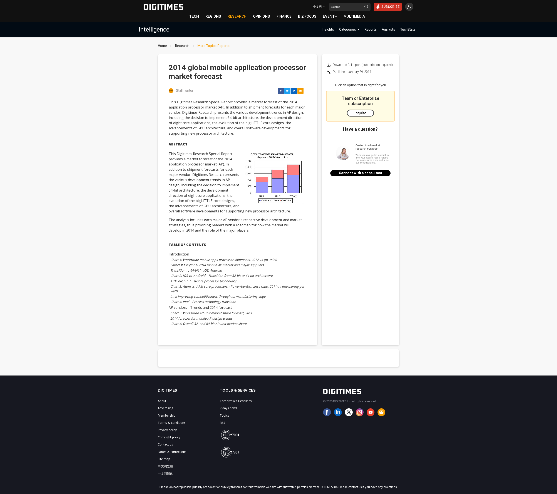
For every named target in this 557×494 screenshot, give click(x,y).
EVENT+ (330, 16)
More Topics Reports (213, 46)
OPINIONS (261, 16)
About (162, 401)
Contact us (165, 444)
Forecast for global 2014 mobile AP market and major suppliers (217, 265)
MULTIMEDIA (354, 16)
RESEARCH (237, 16)
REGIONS (213, 16)
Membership (166, 415)
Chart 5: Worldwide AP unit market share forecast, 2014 (211, 313)
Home (162, 46)
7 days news (228, 408)
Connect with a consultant (360, 173)
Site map (164, 459)
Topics (224, 415)
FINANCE (284, 16)
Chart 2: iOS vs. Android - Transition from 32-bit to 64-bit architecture (221, 276)
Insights (328, 29)
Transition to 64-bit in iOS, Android (196, 270)
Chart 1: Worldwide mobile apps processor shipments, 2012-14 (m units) (223, 260)
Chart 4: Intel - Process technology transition (203, 302)
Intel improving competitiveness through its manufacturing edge (217, 296)
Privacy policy (167, 430)
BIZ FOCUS (307, 16)
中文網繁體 (165, 466)
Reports (370, 29)
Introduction (179, 254)
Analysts (388, 29)
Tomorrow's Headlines (236, 401)
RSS (222, 423)
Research (182, 46)
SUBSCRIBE (390, 6)
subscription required (377, 65)
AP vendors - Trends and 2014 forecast (200, 307)
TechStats (408, 29)
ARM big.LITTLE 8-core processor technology (203, 281)
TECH (194, 16)
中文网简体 (165, 473)
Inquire (360, 113)
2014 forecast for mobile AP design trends (201, 318)
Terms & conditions (172, 423)
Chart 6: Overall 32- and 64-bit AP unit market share (208, 324)
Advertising (165, 408)
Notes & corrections (172, 452)
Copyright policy (169, 437)
